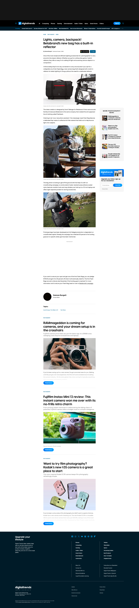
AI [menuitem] (39, 23)
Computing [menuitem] (45, 23)
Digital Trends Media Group (24, 602)
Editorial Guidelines (80, 573)
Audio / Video (79, 550)
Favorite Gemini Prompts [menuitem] (103, 28)
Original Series (107, 558)
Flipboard (95, 536)
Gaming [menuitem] (59, 23)
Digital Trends (24, 25)
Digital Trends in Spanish (110, 573)
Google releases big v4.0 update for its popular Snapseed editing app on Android (114, 157)
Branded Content (108, 568)
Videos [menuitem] (102, 23)
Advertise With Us (80, 570)
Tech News (63, 310)
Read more (48, 383)
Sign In (117, 23)
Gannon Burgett (48, 51)
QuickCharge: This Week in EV (50, 310)
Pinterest (88, 536)
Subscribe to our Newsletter (110, 565)
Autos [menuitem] (86, 23)
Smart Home (79, 553)
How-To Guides (108, 556)
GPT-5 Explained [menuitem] (115, 28)
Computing (78, 545)
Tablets (105, 542)
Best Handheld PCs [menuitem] (64, 28)
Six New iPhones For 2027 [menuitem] (40, 28)
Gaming (78, 548)
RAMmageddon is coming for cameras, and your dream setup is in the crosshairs (114, 118)
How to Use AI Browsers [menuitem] (76, 28)
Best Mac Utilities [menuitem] (53, 28)
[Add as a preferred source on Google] (84, 51)
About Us (78, 565)
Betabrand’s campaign (86, 283)
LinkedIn (91, 536)
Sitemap (101, 592)
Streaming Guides (108, 550)
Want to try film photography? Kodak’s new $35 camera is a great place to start (113, 129)
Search (123, 23)
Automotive (79, 558)
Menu (16, 23)
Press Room (102, 589)
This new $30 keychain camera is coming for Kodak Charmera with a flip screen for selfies (114, 148)
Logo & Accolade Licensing (82, 576)
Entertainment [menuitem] (68, 23)
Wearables (106, 545)
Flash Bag (60, 69)
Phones (77, 542)
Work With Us (74, 589)
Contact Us (78, 568)
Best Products (107, 553)
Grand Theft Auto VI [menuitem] (27, 28)
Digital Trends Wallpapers (110, 570)
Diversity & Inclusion (76, 592)
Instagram (75, 536)
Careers (73, 586)
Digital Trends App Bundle (110, 576)
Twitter (79, 536)
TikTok (85, 536)
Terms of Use (74, 595)
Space (105, 548)
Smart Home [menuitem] (93, 23)
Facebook (72, 536)
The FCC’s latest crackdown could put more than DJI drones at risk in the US (114, 137)
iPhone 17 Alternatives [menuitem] (89, 28)
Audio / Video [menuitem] (78, 23)
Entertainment (79, 556)
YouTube (82, 536)
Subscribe (117, 185)
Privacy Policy (105, 188)
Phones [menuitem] (53, 23)
